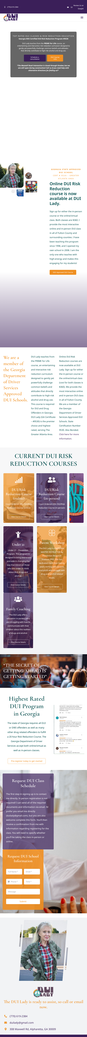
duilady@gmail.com (22, 1022)
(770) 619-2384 (12, 7)
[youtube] (68, 7)
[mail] (71, 7)
